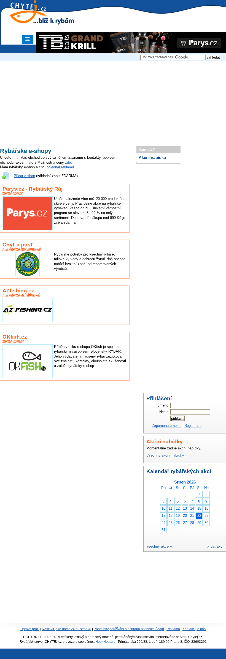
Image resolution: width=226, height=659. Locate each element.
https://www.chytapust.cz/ (21, 248)
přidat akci (215, 546)
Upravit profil (29, 629)
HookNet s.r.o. (105, 641)
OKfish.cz (14, 337)
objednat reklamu (60, 167)
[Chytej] (33, 19)
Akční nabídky (164, 441)
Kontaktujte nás (194, 629)
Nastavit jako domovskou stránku (66, 629)
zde (68, 162)
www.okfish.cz (13, 340)
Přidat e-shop (24, 176)
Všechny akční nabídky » (166, 455)
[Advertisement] (113, 100)
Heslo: (164, 412)
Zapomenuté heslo (166, 426)
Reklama (173, 629)
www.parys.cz (12, 192)
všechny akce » (159, 546)
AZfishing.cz (18, 290)
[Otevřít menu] (27, 39)
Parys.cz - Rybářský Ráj (32, 189)
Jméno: (164, 405)
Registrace (192, 426)
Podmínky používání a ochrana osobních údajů (129, 629)
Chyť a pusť (17, 245)
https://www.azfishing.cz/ (21, 294)
